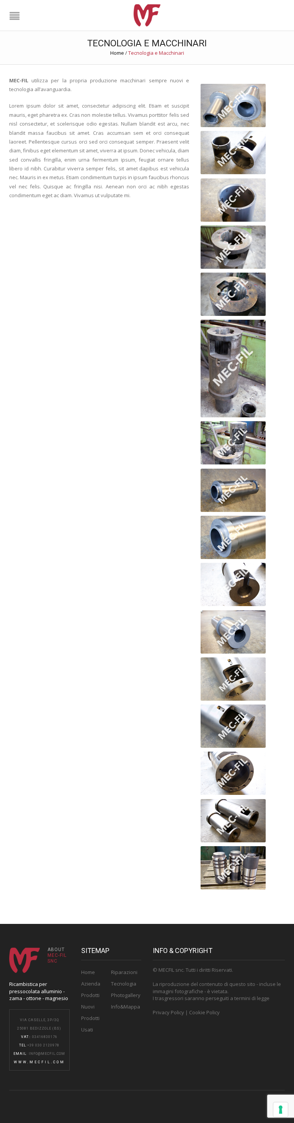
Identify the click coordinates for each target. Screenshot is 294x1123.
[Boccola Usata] (233, 442)
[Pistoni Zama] (233, 867)
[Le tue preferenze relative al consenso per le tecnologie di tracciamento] (280, 1109)
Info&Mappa (125, 1006)
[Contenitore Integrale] (233, 584)
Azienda (90, 983)
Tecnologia (123, 983)
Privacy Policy (168, 1012)
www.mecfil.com (39, 1062)
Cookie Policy (204, 1012)
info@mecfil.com (47, 1054)
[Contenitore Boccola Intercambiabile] (233, 200)
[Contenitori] (233, 820)
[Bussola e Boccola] (233, 105)
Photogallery (125, 995)
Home (117, 52)
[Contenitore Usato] (233, 247)
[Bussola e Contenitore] (233, 152)
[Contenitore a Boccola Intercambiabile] (233, 490)
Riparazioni (124, 972)
